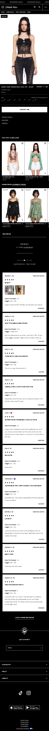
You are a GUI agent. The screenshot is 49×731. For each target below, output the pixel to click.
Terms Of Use (24, 722)
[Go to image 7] (27, 82)
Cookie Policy (24, 724)
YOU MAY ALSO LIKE (10, 138)
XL (28, 100)
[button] (16, 2)
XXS (2, 100)
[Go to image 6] (26, 82)
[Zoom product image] (24, 49)
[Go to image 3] (22, 82)
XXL (33, 100)
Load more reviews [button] (24, 617)
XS (8, 100)
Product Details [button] (7, 117)
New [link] (3, 12)
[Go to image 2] (21, 82)
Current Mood (5, 89)
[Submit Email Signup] (40, 647)
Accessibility (24, 726)
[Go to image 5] (25, 82)
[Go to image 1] (20, 82)
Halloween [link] (10, 12)
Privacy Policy (24, 720)
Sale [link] (28, 12)
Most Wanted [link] (21, 12)
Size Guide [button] (5, 120)
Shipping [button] (4, 123)
